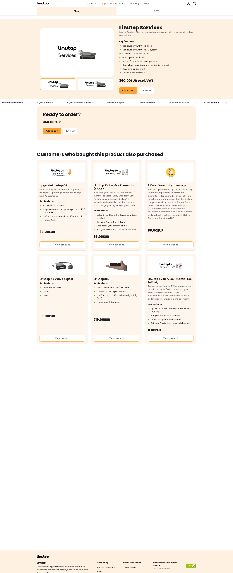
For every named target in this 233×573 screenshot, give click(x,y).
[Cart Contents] (194, 3)
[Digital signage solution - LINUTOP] (43, 3)
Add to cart (128, 90)
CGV (156, 11)
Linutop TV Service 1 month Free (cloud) (170, 280)
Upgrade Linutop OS (53, 185)
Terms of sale (129, 567)
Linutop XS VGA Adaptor (56, 279)
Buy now (146, 90)
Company (134, 3)
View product (62, 244)
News (146, 3)
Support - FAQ (117, 3)
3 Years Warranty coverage (167, 185)
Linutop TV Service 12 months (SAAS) (114, 187)
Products (91, 3)
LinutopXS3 (101, 279)
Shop (103, 3)
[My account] (188, 3)
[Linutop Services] (58, 84)
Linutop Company (106, 567)
